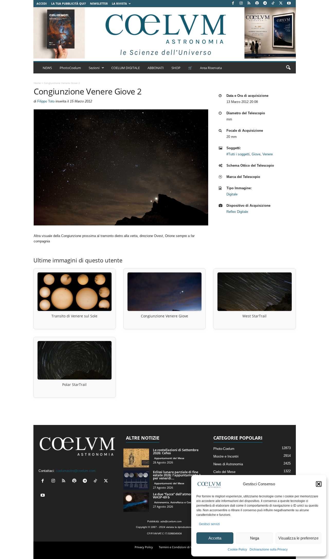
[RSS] (249, 3)
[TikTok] (273, 3)
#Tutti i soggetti (238, 154)
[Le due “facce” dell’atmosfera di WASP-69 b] (136, 502)
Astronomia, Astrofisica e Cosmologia (177, 502)
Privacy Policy (144, 547)
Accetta (214, 538)
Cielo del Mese (224, 472)
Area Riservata (211, 67)
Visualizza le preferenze (298, 538)
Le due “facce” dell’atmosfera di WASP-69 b (178, 495)
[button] (318, 484)
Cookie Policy (237, 549)
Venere (267, 154)
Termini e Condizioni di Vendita (180, 547)
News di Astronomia (228, 464)
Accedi (41, 3)
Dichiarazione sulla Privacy (269, 549)
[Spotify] (257, 3)
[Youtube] (289, 3)
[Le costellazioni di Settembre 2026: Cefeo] (136, 458)
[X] (281, 3)
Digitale (231, 194)
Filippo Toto (45, 101)
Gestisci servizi (209, 524)
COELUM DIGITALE (125, 67)
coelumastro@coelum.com (76, 471)
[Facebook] (233, 3)
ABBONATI (156, 67)
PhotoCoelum (70, 67)
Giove (256, 154)
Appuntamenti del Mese (169, 458)
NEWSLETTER (99, 3)
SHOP (175, 67)
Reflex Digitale (237, 212)
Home (37, 83)
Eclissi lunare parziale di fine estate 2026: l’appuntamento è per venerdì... (177, 475)
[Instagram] (241, 3)
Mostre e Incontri (226, 456)
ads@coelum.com (170, 521)
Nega (254, 538)
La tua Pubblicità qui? (68, 3)
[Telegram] (265, 3)
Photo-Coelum (223, 449)
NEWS (47, 67)
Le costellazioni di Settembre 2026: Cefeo (175, 451)
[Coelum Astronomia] (164, 33)
